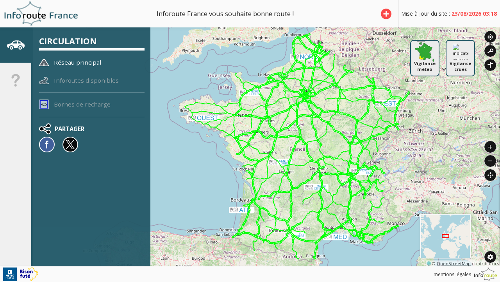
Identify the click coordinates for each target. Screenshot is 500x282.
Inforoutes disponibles (86, 80)
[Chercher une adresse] (490, 51)
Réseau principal (77, 62)
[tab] (15, 45)
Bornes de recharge (82, 104)
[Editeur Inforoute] (485, 274)
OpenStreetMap (454, 263)
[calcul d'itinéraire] (490, 65)
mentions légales (452, 274)
